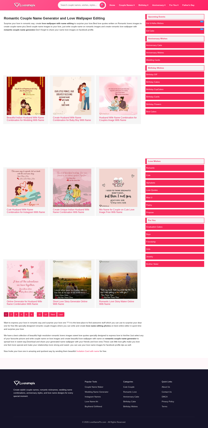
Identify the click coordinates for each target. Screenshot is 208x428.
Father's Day (188, 5)
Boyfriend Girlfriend (93, 406)
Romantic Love (130, 392)
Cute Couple (128, 387)
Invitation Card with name (88, 351)
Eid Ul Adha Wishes (155, 23)
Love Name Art (91, 401)
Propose (150, 212)
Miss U (149, 197)
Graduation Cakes (154, 227)
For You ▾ (173, 5)
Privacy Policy (168, 401)
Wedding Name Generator (96, 392)
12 (46, 314)
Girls (148, 249)
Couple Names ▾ (127, 5)
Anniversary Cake (154, 45)
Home (112, 5)
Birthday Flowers (153, 104)
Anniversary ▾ (158, 5)
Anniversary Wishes (155, 52)
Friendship (151, 242)
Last (61, 314)
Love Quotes (152, 190)
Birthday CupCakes (154, 89)
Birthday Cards (152, 97)
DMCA (165, 397)
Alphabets (150, 183)
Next (53, 314)
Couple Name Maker (94, 387)
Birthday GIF (151, 74)
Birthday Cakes (153, 82)
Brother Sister (152, 264)
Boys (148, 234)
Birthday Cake (129, 401)
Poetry (149, 205)
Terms (164, 406)
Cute (148, 175)
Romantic (150, 168)
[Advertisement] (74, 52)
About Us (166, 387)
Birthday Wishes (130, 406)
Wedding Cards (153, 60)
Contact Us (167, 392)
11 (39, 314)
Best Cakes (151, 111)
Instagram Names (93, 397)
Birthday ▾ (143, 5)
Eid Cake (150, 31)
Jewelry (149, 256)
